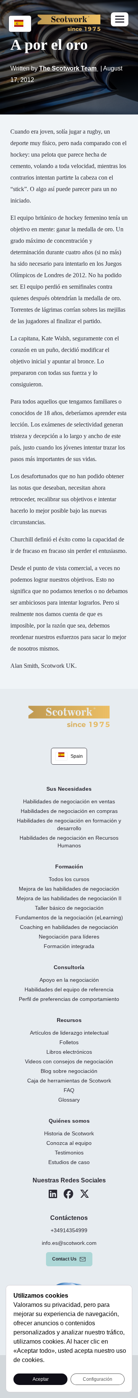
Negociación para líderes (69, 937)
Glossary (69, 1100)
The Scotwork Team (68, 68)
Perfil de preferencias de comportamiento (69, 999)
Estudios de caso (69, 1162)
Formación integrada (69, 946)
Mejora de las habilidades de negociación (69, 889)
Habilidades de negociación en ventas (69, 801)
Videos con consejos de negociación (69, 1061)
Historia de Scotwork (69, 1133)
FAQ (69, 1090)
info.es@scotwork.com (69, 1243)
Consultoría (69, 967)
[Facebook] (68, 1194)
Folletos (69, 1042)
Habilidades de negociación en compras (69, 811)
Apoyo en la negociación (69, 980)
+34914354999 (69, 1230)
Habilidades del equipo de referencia (69, 989)
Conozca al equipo (69, 1143)
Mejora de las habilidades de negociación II (69, 898)
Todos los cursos (69, 879)
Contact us (64, 1259)
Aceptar (41, 1379)
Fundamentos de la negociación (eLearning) (69, 917)
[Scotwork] (69, 716)
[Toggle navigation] (119, 19)
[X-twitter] (84, 1194)
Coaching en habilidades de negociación (69, 927)
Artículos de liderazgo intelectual (69, 1033)
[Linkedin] (53, 1194)
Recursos (69, 1020)
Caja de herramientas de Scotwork (69, 1081)
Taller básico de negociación (69, 908)
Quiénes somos (69, 1121)
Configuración (97, 1379)
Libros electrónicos (69, 1052)
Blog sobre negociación (69, 1071)
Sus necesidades (69, 789)
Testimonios (69, 1152)
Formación (69, 866)
